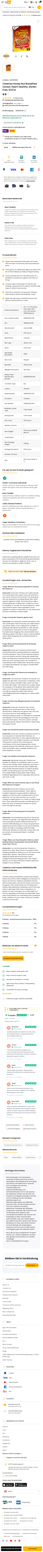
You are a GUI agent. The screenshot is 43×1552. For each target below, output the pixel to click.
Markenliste (6, 1331)
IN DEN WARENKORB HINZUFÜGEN (11, 1549)
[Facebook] (4, 1541)
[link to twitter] (27, 56)
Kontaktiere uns (18, 1536)
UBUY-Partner (7, 1360)
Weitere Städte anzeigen (11, 1454)
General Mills (16, 1157)
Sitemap (5, 1298)
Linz (3, 1433)
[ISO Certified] (22, 1502)
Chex (6, 1157)
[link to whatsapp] (16, 56)
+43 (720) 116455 (11, 1476)
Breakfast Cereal (32, 1145)
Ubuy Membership (9, 1315)
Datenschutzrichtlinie (30, 1533)
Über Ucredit (7, 1344)
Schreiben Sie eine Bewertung (13, 958)
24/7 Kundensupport (16, 1464)
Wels (4, 1450)
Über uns (7, 1536)
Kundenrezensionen (9, 1334)
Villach (4, 1447)
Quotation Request (9, 1292)
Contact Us (6, 1288)
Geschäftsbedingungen (12, 1533)
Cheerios (5, 15)
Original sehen (14, 15)
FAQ (3, 1341)
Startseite (5, 12)
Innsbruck (6, 1440)
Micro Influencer (8, 1312)
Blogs (4, 1351)
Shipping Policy (7, 1308)
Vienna (5, 1427)
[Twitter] (16, 1541)
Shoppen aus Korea (10, 1521)
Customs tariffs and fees (11, 1305)
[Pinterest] (20, 1541)
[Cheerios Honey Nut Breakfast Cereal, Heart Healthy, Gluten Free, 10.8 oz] (21, 38)
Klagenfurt (6, 1443)
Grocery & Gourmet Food (13, 1145)
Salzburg (5, 1437)
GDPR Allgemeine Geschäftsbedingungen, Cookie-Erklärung (20, 1355)
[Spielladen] (21, 1485)
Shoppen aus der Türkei (11, 1524)
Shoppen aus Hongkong (28, 1518)
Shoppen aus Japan (10, 1518)
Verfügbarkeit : (8, 103)
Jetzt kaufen (32, 1549)
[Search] (39, 7)
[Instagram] (8, 1541)
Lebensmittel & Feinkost (18, 12)
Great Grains (30, 1157)
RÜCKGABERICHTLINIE (10, 1338)
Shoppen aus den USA (11, 1512)
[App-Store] (8, 1485)
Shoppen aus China (26, 1521)
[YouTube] (12, 1541)
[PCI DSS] (7, 1502)
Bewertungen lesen (11, 1021)
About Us (5, 1285)
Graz (4, 1430)
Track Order (6, 1302)
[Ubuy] (8, 2)
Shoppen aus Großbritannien (13, 1515)
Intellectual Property (10, 1295)
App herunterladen (9, 1328)
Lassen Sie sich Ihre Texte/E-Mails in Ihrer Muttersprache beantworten (23, 1468)
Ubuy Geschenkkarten (10, 1348)
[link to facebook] (21, 56)
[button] (27, 2)
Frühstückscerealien (33, 12)
